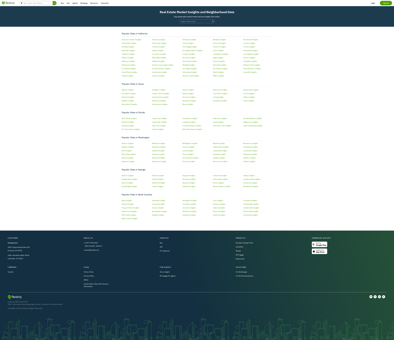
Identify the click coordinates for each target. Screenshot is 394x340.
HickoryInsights (219, 208)
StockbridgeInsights (129, 186)
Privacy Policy (89, 276)
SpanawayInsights (159, 161)
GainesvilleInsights (159, 122)
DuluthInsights (158, 179)
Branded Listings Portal (244, 243)
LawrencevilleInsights (251, 179)
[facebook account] (383, 296)
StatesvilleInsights (250, 215)
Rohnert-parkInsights (251, 65)
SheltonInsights (249, 158)
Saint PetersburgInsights (253, 126)
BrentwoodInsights (250, 40)
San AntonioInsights (160, 104)
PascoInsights (188, 154)
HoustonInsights (189, 97)
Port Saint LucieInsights (222, 126)
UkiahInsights (218, 72)
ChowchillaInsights (129, 43)
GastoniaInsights (189, 208)
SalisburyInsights (189, 215)
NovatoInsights (249, 58)
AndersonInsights (189, 40)
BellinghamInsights (190, 143)
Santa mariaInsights (129, 72)
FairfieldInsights (128, 47)
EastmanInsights (189, 179)
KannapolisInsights (159, 211)
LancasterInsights (159, 54)
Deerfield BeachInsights (252, 118)
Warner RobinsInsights (222, 186)
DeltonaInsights (128, 122)
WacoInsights (188, 104)
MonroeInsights (219, 211)
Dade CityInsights (220, 118)
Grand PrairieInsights (160, 97)
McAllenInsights (128, 101)
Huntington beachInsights (193, 50)
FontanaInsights (158, 47)
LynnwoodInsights (250, 151)
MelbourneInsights (250, 122)
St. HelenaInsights (129, 69)
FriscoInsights (248, 93)
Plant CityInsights (159, 126)
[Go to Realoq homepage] (8, 3)
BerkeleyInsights (219, 40)
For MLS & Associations (244, 276)
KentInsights (127, 151)
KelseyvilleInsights (250, 50)
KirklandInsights (158, 151)
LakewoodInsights (220, 151)
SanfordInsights (219, 215)
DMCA (86, 280)
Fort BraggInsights (190, 47)
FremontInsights (219, 47)
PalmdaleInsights (250, 61)
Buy (161, 243)
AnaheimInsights (158, 40)
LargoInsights (218, 122)
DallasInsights (188, 93)
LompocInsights (189, 54)
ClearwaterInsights (190, 118)
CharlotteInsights (250, 200)
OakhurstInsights (128, 61)
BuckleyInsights (128, 147)
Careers (11, 272)
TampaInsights (158, 129)
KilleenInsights (249, 97)
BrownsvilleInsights (251, 90)
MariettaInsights (158, 183)
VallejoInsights (127, 76)
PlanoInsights (248, 101)
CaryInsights (218, 200)
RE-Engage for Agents (168, 276)
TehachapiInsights (190, 72)
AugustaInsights (189, 175)
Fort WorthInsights (220, 93)
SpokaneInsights (128, 161)
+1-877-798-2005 (91, 243)
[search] (55, 3)
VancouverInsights (220, 161)
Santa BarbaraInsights (252, 69)
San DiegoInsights (190, 69)
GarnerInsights (158, 208)
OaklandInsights (158, 61)
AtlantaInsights (158, 175)
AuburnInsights (128, 143)
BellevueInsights (158, 143)
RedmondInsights (250, 154)
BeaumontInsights (220, 90)
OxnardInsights (219, 61)
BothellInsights (219, 143)
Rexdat (238, 251)
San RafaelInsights (220, 69)
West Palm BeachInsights (192, 129)
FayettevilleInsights (251, 204)
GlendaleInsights (128, 50)
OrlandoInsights (128, 126)
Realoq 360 (240, 259)
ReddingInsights (189, 65)
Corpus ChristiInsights (160, 93)
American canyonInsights (131, 40)
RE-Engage (240, 255)
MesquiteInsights (189, 101)
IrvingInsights (218, 97)
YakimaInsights (249, 161)
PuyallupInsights (219, 154)
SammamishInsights (190, 158)
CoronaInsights (249, 43)
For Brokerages (241, 272)
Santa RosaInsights (159, 72)
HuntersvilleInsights (251, 208)
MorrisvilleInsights (129, 215)
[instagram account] (379, 296)
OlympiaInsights (158, 154)
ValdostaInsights (189, 186)
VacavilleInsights (250, 72)
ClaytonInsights (128, 204)
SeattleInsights (219, 158)
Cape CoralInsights (159, 118)
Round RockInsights (129, 104)
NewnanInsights (189, 183)
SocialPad (239, 247)
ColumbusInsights (220, 175)
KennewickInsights (250, 147)
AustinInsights (188, 90)
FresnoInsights (249, 47)
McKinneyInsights (159, 101)
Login (373, 3)
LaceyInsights (188, 151)
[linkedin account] (370, 296)
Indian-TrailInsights (129, 211)
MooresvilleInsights (251, 211)
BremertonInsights (250, 143)
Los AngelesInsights (251, 54)
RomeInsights (218, 183)
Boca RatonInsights (129, 118)
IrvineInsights (218, 50)
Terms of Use (88, 272)
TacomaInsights (189, 161)
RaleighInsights (158, 215)
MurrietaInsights (189, 58)
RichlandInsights (158, 158)
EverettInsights (189, 147)
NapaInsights (218, 58)
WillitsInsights (218, 76)
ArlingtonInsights (159, 90)
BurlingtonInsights (190, 200)
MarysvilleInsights (129, 154)
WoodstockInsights (250, 186)
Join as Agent (165, 272)
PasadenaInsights (220, 101)
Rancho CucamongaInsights (163, 65)
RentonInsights (128, 158)
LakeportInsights (128, 54)
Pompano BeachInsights (192, 126)
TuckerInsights (158, 186)
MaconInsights (127, 183)
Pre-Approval (165, 251)
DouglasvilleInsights (129, 179)
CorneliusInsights (189, 204)
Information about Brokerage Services (27, 304)
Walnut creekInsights (191, 76)
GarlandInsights (128, 97)
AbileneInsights (128, 90)
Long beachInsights (220, 54)
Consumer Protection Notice (52, 304)
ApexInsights (127, 200)
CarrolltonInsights (129, 93)
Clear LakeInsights (159, 43)
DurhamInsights (219, 204)
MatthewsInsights (190, 211)
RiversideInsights (220, 65)
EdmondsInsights (159, 147)
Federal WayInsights (221, 147)
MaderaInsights (128, 58)
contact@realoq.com (91, 250)
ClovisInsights (188, 43)
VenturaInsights (158, 76)
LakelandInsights (189, 122)
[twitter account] (375, 296)
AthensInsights (127, 175)
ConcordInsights (219, 43)
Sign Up (386, 3)
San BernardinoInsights (161, 69)
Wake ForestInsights (130, 219)
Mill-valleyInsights (159, 58)
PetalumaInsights (129, 65)
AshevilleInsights (159, 200)
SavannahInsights (250, 183)
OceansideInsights (190, 61)
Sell (161, 247)
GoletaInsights (158, 50)
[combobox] (38, 3)
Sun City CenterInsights (131, 129)
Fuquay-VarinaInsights (130, 208)
